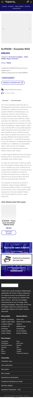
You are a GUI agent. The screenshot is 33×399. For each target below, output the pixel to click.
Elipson (9, 63)
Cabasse (3, 347)
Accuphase (4, 341)
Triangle (18, 349)
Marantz (18, 345)
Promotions (20, 328)
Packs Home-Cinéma (23, 322)
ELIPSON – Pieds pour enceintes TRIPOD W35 (8, 223)
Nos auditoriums (6, 365)
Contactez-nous (6, 361)
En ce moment (21, 331)
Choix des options (8, 232)
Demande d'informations (12, 82)
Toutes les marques (22, 353)
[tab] (5, 100)
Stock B (19, 324)
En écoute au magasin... (16, 57)
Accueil (4, 6)
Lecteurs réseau (6, 324)
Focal (18, 341)
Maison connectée (12, 59)
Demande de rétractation (9, 377)
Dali (2, 349)
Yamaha (18, 351)
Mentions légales (7, 385)
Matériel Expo (21, 326)
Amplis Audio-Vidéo (8, 322)
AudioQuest (4, 343)
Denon (3, 351)
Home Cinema (6, 333)
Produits (10, 6)
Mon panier (5, 369)
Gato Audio (19, 343)
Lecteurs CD (5, 326)
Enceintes (4, 328)
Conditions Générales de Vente (12, 381)
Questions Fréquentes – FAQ (11, 389)
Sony (17, 347)
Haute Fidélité (19, 6)
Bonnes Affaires (21, 333)
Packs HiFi (20, 319)
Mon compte (5, 373)
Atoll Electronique (6, 345)
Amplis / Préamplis (7, 319)
